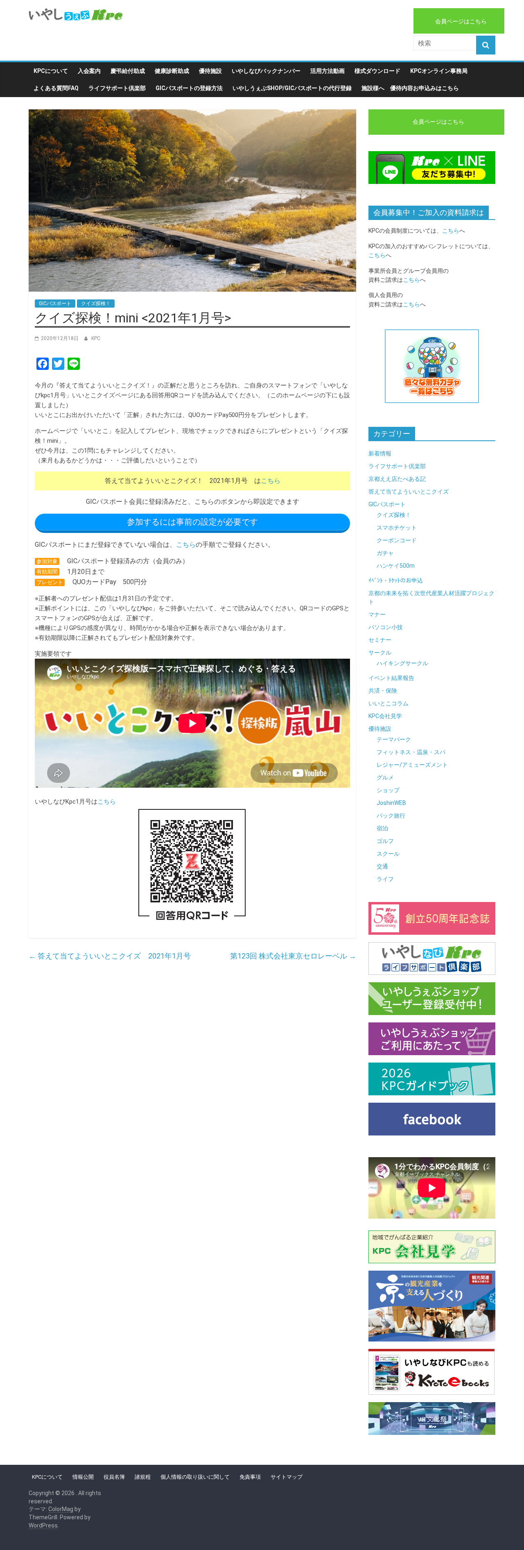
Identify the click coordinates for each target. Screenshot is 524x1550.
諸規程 (143, 1477)
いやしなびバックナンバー (266, 71)
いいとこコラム (388, 703)
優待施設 (210, 71)
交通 (382, 866)
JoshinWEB (391, 803)
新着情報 (379, 453)
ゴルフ (385, 841)
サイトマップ (287, 1477)
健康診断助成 (172, 71)
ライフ (385, 879)
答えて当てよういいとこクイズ (408, 491)
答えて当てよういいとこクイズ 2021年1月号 (110, 956)
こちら (270, 481)
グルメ (385, 777)
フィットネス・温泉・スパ (411, 752)
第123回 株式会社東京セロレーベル (293, 956)
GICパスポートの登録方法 (189, 88)
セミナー (379, 640)
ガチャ (385, 553)
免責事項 (250, 1477)
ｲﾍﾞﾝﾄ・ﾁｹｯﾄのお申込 (395, 580)
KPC (95, 338)
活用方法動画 (327, 71)
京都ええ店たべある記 (397, 479)
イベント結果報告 (391, 678)
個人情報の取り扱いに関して (195, 1477)
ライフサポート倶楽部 (117, 88)
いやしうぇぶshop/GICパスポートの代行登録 (292, 88)
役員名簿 (114, 1477)
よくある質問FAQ (56, 88)
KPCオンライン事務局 (439, 71)
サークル (379, 652)
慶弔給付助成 (128, 71)
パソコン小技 (385, 627)
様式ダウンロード (377, 71)
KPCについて (51, 71)
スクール (388, 853)
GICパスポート (55, 303)
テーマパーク (394, 739)
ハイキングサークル (402, 663)
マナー (377, 614)
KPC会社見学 (385, 716)
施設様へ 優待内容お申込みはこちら (410, 88)
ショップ (388, 790)
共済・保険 (382, 690)
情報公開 (83, 1477)
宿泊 (382, 828)
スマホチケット (397, 527)
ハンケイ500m (396, 565)
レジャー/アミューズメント (412, 764)
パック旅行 (391, 815)
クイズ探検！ (96, 303)
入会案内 (89, 71)
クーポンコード (397, 540)
